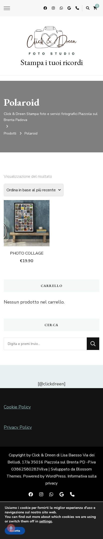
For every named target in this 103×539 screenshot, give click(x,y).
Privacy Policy (18, 427)
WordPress (56, 476)
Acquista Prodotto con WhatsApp (26, 216)
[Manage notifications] (11, 528)
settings (45, 521)
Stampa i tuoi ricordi (51, 62)
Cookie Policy (17, 407)
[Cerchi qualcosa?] (45, 343)
